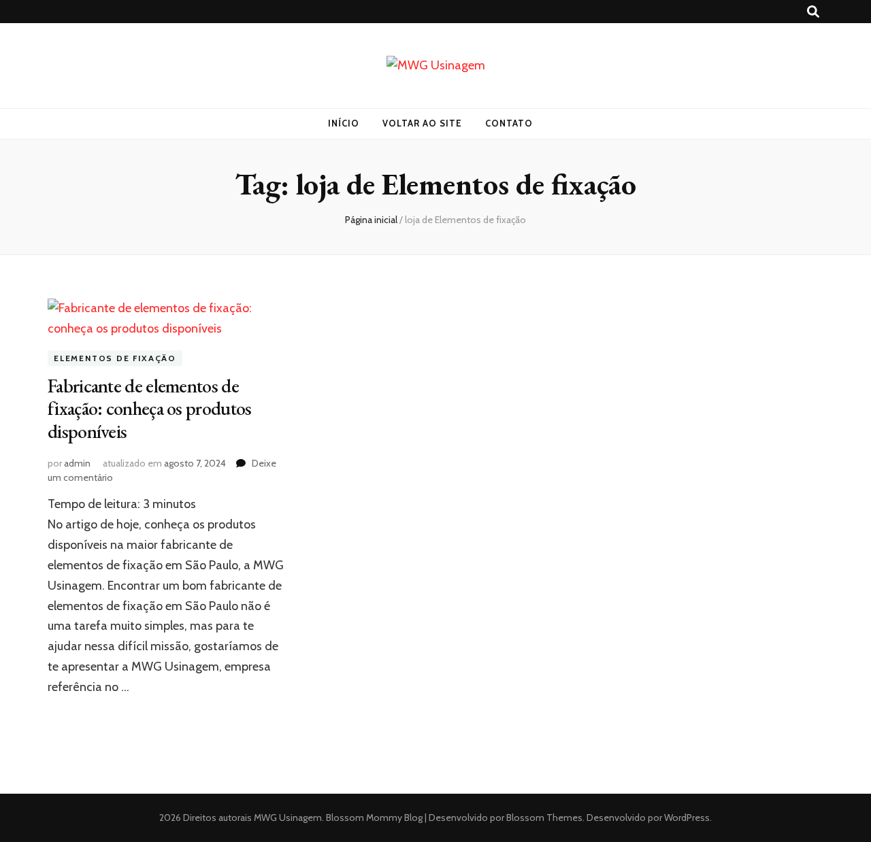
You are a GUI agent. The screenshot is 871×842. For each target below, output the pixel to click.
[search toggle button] (813, 11)
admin (77, 463)
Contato (509, 123)
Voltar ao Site (422, 123)
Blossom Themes (543, 817)
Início (343, 123)
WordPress (687, 817)
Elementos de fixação (115, 358)
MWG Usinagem (288, 817)
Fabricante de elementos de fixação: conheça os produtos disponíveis (149, 408)
